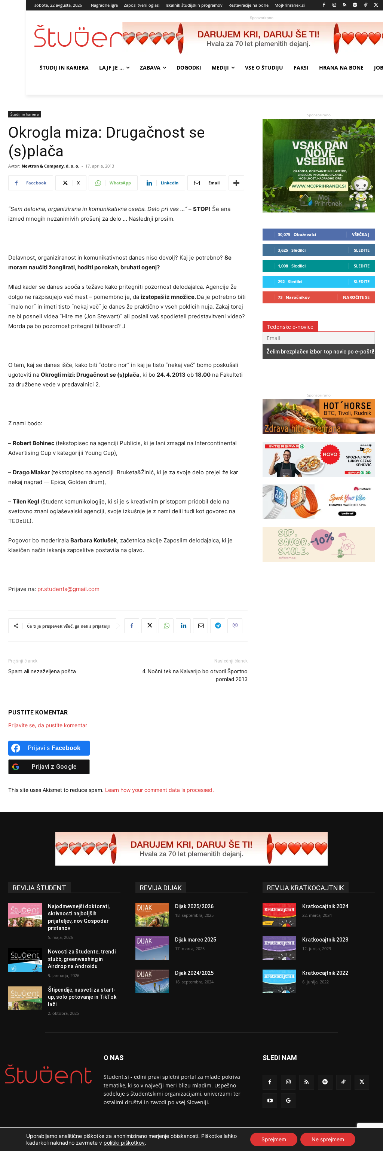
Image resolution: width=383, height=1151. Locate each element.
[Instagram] (334, 5)
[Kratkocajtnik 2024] (279, 915)
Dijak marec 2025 (195, 940)
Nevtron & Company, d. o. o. (50, 166)
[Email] (200, 625)
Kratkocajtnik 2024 (325, 906)
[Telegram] (217, 625)
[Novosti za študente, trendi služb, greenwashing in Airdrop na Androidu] (25, 960)
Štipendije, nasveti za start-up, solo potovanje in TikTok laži (82, 997)
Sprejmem (273, 1139)
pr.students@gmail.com (68, 589)
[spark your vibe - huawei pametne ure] (319, 522)
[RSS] (344, 5)
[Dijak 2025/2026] (152, 915)
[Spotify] (355, 5)
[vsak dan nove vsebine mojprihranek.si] (319, 210)
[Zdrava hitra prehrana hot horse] (319, 437)
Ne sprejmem (328, 1139)
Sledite (362, 250)
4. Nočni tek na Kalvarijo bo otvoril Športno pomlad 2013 (195, 675)
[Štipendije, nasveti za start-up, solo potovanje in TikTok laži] (25, 998)
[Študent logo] (78, 36)
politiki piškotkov (124, 1142)
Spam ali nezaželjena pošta (42, 671)
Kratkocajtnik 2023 (325, 940)
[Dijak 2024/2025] (152, 981)
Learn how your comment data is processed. (159, 790)
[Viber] (234, 625)
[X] (376, 5)
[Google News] (288, 1100)
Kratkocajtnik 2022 (325, 973)
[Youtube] (270, 1100)
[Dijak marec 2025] (152, 948)
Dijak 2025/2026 (194, 906)
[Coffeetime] (319, 565)
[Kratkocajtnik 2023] (279, 948)
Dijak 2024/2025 (194, 973)
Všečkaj (361, 234)
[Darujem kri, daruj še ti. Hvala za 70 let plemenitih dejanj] (191, 849)
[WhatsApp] (166, 625)
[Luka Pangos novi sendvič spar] (319, 480)
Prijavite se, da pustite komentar (47, 725)
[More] (236, 182)
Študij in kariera (24, 114)
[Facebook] (324, 5)
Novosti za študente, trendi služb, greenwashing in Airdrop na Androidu (82, 959)
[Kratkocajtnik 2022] (279, 981)
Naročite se (356, 297)
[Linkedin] (183, 625)
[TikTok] (365, 5)
